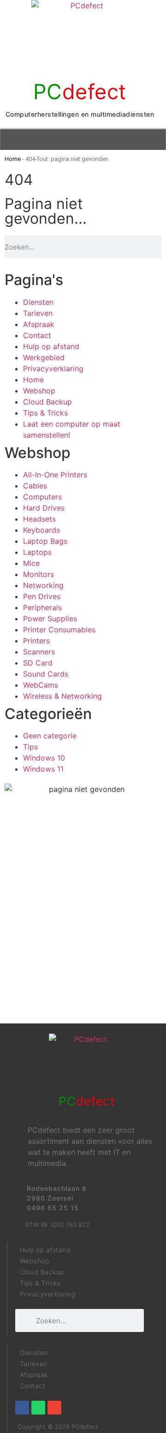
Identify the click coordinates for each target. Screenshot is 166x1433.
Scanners (39, 651)
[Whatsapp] (38, 1408)
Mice (31, 563)
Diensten (38, 302)
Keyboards (41, 530)
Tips (30, 746)
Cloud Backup (47, 401)
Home (13, 158)
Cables (35, 485)
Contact (37, 335)
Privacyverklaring (53, 368)
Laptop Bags (45, 541)
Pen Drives (41, 596)
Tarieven (38, 313)
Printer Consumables (59, 629)
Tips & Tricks (45, 412)
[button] (83, 139)
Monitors (38, 574)
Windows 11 (43, 768)
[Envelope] (54, 1408)
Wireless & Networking (62, 696)
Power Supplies (50, 618)
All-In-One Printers (55, 474)
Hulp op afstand (51, 346)
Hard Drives (44, 507)
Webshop (39, 390)
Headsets (39, 518)
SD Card (38, 662)
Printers (36, 640)
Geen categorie (50, 735)
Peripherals (42, 607)
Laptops (37, 552)
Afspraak (38, 324)
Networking (43, 585)
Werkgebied (44, 357)
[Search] (158, 246)
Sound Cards (45, 673)
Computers (42, 496)
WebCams (40, 685)
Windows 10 (44, 757)
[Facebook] (22, 1408)
